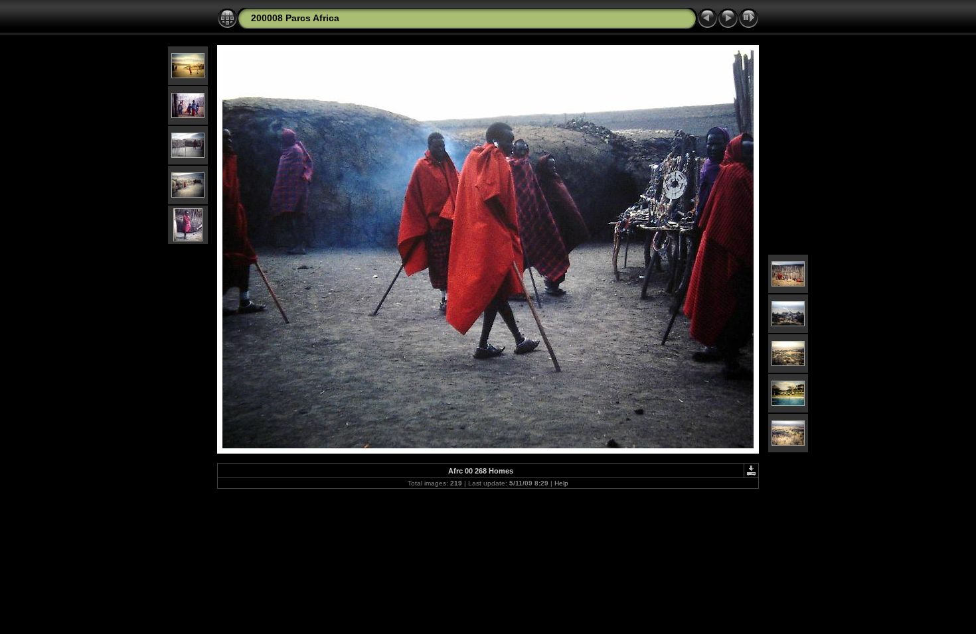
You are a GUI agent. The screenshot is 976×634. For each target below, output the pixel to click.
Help (561, 483)
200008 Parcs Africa (295, 18)
